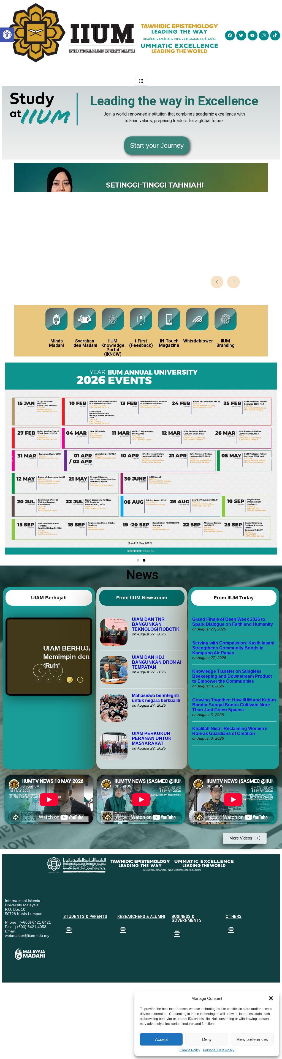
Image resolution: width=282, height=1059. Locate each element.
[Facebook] (230, 35)
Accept (161, 1039)
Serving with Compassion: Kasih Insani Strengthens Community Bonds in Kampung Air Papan (233, 648)
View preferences (252, 1039)
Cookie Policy (190, 1050)
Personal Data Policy (218, 1050)
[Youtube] (252, 35)
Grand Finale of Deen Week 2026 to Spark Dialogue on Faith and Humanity (232, 622)
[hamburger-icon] (141, 81)
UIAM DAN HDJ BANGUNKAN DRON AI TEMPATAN (156, 662)
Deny (207, 1039)
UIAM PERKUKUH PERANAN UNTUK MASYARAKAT (152, 738)
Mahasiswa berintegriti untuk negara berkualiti (156, 698)
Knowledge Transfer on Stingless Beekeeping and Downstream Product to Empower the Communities (232, 676)
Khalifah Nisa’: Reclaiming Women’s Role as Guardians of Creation (229, 731)
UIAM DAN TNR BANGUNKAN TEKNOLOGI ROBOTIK (156, 624)
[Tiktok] (275, 35)
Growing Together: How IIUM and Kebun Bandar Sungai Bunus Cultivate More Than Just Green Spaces (234, 705)
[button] (271, 998)
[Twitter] (241, 35)
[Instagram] (264, 35)
